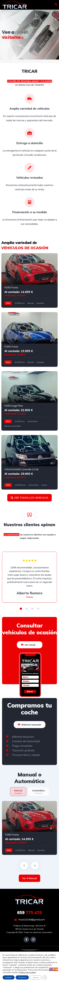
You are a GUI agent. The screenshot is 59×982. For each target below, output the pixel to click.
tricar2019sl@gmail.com (31, 919)
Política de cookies (27, 972)
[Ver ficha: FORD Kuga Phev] (29, 401)
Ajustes (36, 977)
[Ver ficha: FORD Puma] (29, 280)
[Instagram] (33, 939)
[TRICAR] (15, 5)
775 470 (29, 912)
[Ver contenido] (29, 35)
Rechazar (22, 977)
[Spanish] (56, 969)
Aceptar (8, 977)
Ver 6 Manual (29, 878)
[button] (21, 609)
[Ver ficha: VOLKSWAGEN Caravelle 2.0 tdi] (29, 462)
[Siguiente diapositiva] (35, 865)
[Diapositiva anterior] (24, 865)
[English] (51, 969)
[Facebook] (26, 939)
